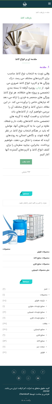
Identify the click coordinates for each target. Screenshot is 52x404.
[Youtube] (38, 378)
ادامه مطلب (26, 161)
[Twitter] (33, 372)
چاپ (38, 88)
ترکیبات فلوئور (24, 300)
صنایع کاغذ (24, 341)
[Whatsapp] (28, 378)
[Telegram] (19, 378)
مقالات (25, 323)
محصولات (25, 295)
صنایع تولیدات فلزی (24, 318)
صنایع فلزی (24, 335)
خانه (47, 12)
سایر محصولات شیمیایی (40, 270)
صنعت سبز (24, 347)
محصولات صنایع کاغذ (41, 257)
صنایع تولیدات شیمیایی (24, 312)
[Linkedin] (14, 372)
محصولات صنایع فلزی (41, 264)
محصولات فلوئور (43, 251)
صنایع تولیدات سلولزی (24, 306)
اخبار (25, 289)
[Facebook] (43, 372)
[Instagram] (23, 372)
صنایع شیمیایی (24, 329)
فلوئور (24, 352)
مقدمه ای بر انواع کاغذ (26, 59)
